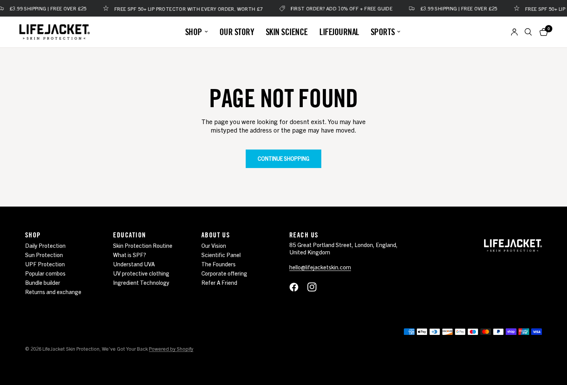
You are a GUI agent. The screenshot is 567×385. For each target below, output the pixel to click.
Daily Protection (45, 245)
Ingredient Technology (141, 282)
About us (215, 235)
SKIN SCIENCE (287, 32)
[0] (542, 32)
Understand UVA (134, 263)
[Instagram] (315, 287)
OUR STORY (236, 32)
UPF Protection (45, 263)
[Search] (528, 32)
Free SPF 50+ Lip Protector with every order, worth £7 (185, 8)
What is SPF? (129, 254)
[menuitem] (196, 32)
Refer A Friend (219, 282)
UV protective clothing (141, 273)
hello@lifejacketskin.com (320, 267)
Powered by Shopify (171, 348)
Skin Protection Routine (142, 245)
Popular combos (45, 273)
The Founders (218, 263)
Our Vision (213, 245)
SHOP (193, 32)
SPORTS (383, 32)
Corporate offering (224, 273)
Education (129, 235)
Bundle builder (42, 282)
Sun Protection (44, 254)
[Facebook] (297, 287)
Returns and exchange (53, 291)
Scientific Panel (221, 254)
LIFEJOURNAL (339, 32)
